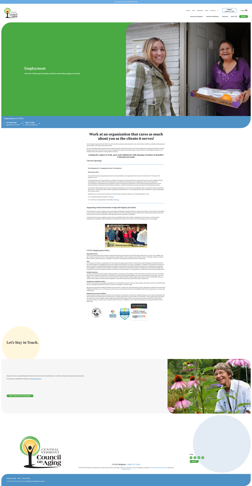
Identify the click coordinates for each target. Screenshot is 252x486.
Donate (243, 16)
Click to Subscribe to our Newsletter (20, 396)
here (112, 197)
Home (19, 478)
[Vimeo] (202, 457)
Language (242, 10)
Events (206, 10)
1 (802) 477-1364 (133, 464)
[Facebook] (191, 457)
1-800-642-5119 (126, 469)
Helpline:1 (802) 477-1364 (229, 10)
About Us (188, 10)
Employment (200, 10)
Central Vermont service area (159, 467)
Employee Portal (11, 478)
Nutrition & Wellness (212, 16)
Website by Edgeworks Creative (36, 481)
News (193, 10)
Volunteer (225, 16)
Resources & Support (196, 16)
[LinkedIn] (198, 457)
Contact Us (213, 10)
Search (233, 16)
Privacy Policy (26, 478)
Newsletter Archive (35, 379)
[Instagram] (195, 457)
